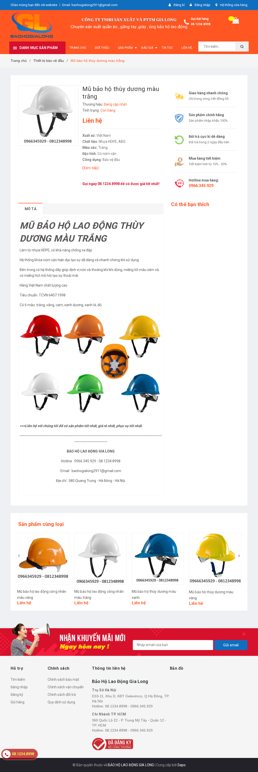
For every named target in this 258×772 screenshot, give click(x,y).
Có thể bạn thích (190, 204)
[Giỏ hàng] (236, 21)
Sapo (181, 765)
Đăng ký (17, 695)
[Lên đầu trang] (247, 757)
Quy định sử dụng (61, 702)
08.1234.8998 (200, 24)
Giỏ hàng (17, 702)
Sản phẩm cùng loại (41, 524)
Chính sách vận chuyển (66, 687)
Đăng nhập (19, 687)
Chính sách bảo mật (63, 679)
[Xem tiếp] (90, 168)
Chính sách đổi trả (62, 695)
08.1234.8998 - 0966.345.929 (129, 706)
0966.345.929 (201, 185)
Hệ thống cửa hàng (233, 5)
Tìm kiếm (18, 679)
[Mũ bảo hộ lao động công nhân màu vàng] (43, 559)
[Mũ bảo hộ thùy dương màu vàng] (215, 559)
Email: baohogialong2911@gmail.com (90, 5)
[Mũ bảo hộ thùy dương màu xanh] (158, 559)
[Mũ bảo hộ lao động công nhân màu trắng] (100, 559)
